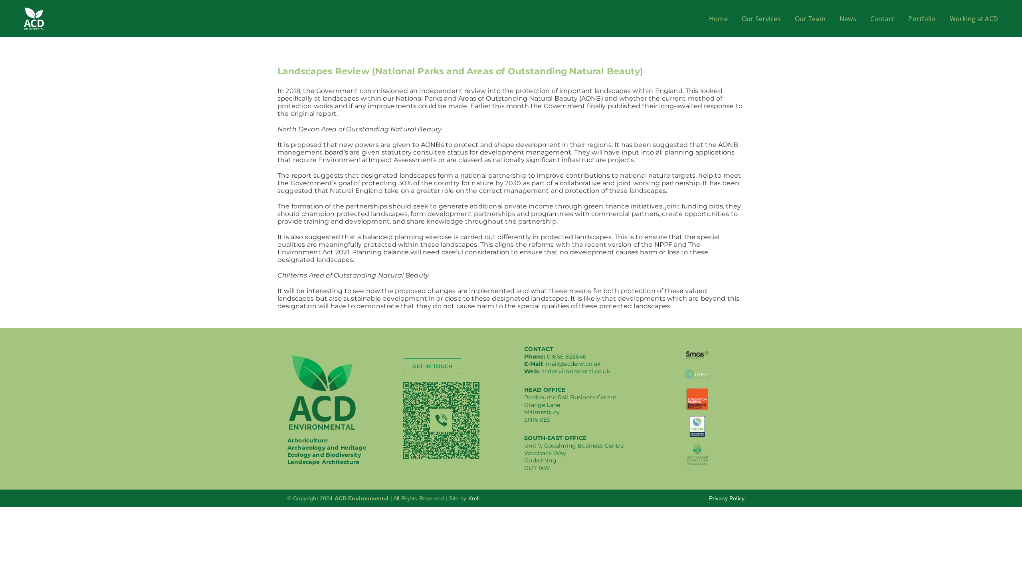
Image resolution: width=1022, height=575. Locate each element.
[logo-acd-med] (322, 357)
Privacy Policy (727, 498)
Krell (474, 498)
